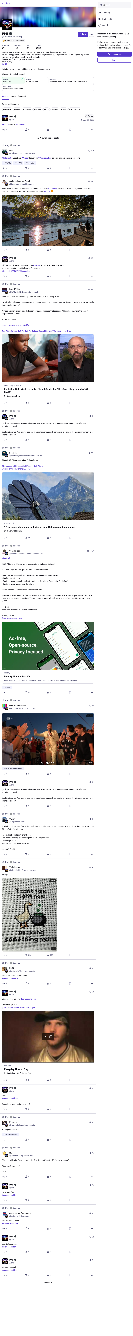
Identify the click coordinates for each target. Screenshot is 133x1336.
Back (7, 3)
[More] (92, 129)
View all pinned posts (49, 138)
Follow (83, 34)
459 (16, 48)
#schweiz (37, 109)
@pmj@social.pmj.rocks (11, 37)
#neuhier (55, 109)
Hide (90, 197)
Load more (48, 1283)
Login (114, 60)
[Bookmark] (70, 129)
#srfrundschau (74, 109)
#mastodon (27, 109)
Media (13, 96)
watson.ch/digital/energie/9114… (16, 469)
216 (4, 48)
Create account (114, 54)
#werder (17, 109)
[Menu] (91, 34)
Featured (22, 96)
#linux (46, 109)
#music (63, 109)
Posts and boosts (10, 104)
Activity (5, 96)
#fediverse (7, 109)
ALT (90, 244)
